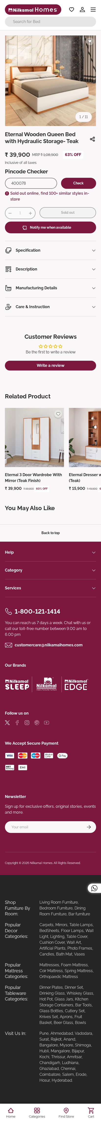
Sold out (68, 212)
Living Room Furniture (58, 902)
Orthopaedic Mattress (58, 976)
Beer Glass (63, 1022)
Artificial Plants (52, 948)
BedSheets (49, 930)
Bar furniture (79, 914)
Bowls (80, 1022)
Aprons (66, 1016)
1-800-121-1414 (37, 611)
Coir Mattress (51, 970)
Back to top (50, 533)
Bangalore (48, 1045)
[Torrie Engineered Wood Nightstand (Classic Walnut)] (34, 437)
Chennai (68, 1068)
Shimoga (83, 1045)
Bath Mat (64, 954)
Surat (44, 1039)
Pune (44, 1033)
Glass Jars (64, 999)
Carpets (46, 924)
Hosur (44, 1080)
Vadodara (83, 1033)
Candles (46, 954)
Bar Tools (83, 1005)
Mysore (66, 1045)
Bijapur (78, 1051)
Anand (69, 1039)
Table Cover (76, 936)
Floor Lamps (72, 930)
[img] (7, 723)
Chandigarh (49, 1062)
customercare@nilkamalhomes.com (49, 645)
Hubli (44, 1051)
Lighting (57, 936)
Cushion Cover (52, 942)
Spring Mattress (79, 970)
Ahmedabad (61, 1033)
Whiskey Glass (80, 993)
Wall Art (74, 942)
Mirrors (61, 924)
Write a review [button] (50, 365)
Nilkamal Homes (41, 863)
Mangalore (60, 1051)
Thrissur (58, 1057)
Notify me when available (50, 227)
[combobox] (50, 22)
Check (78, 183)
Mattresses (49, 965)
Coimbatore (49, 1074)
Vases (79, 954)
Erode (81, 1074)
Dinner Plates (51, 987)
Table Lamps (81, 924)
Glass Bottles (51, 1011)
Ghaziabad (49, 1068)
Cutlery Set (75, 1011)
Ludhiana (70, 1062)
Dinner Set (74, 987)
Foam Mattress (74, 965)
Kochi (44, 1057)
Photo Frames (79, 948)
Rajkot (56, 1039)
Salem (68, 1074)
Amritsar (74, 1057)
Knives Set (48, 1016)
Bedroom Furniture (56, 908)
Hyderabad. (62, 1080)
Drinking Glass (52, 993)
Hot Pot (46, 999)
